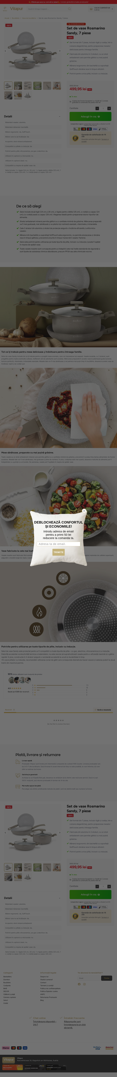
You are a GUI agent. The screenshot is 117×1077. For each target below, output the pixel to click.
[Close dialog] (84, 511)
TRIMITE (59, 552)
